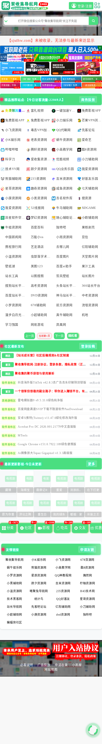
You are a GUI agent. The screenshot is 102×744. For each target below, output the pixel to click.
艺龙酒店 (37, 246)
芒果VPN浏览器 (92, 120)
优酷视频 (62, 159)
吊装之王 (93, 514)
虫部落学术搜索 (41, 256)
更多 (91, 464)
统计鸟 (38, 599)
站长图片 (88, 276)
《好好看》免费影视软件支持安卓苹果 (72, 85)
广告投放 (44, 665)
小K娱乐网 (13, 139)
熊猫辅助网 (13, 178)
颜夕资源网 (39, 169)
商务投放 (88, 100)
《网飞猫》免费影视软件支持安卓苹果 (31, 79)
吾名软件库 (64, 198)
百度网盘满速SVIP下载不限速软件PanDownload (50, 409)
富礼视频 (37, 110)
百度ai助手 (64, 266)
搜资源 (87, 198)
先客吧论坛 (38, 606)
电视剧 (10, 478)
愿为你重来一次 (8, 515)
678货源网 (87, 560)
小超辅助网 (39, 315)
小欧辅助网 (90, 217)
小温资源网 (13, 256)
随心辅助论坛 (66, 217)
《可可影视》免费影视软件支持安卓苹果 (31, 85)
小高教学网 (64, 149)
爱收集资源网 (41, 159)
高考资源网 (39, 285)
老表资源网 (39, 139)
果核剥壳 (88, 227)
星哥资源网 (13, 188)
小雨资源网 (64, 237)
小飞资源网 (13, 130)
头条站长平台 (66, 285)
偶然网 (87, 575)
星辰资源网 (38, 575)
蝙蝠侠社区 (14, 622)
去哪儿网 (62, 246)
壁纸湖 (10, 266)
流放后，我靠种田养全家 (76, 490)
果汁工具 (88, 266)
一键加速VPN (66, 110)
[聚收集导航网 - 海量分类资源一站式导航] (25, 5)
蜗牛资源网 (64, 139)
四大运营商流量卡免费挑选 (51, 79)
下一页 (59, 336)
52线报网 (37, 208)
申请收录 (61, 665)
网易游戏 (37, 324)
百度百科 (37, 227)
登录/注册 (84, 6)
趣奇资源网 (39, 188)
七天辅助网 (90, 188)
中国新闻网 (13, 237)
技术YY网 (12, 169)
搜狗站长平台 (15, 285)
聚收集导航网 (14, 560)
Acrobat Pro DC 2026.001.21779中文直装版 (47, 426)
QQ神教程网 (63, 575)
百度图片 (62, 256)
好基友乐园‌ (90, 178)
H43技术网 (87, 591)
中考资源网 (90, 295)
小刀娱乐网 (64, 120)
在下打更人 (93, 490)
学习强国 (11, 324)
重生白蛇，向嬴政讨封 (42, 515)
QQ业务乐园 (65, 169)
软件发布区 (9, 382)
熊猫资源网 (38, 567)
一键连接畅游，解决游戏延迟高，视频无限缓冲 (92, 85)
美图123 (37, 266)
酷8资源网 (89, 149)
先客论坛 (88, 130)
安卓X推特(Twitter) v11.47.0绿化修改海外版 (47, 418)
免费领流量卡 (15, 110)
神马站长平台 (66, 295)
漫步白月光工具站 (15, 315)
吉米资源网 (64, 178)
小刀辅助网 (90, 159)
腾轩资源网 (39, 149)
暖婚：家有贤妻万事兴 (76, 515)
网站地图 (50, 669)
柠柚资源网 (87, 583)
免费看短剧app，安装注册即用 (51, 85)
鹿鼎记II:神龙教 (42, 490)
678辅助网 (38, 305)
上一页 (29, 336)
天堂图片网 (90, 256)
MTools (23, 435)
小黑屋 (77, 665)
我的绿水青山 (59, 515)
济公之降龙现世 (25, 515)
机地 (85, 315)
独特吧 (61, 227)
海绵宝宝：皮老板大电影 (25, 490)
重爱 (59, 490)
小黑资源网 (39, 198)
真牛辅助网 (64, 315)
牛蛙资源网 (13, 227)
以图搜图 (37, 276)
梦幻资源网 (39, 217)
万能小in (37, 237)
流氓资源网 (90, 305)
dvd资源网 (63, 614)
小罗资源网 (13, 305)
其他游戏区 (9, 400)
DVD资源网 (39, 295)
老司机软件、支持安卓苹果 (92, 79)
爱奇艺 (87, 139)
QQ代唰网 (63, 130)
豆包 (85, 237)
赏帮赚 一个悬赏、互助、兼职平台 (10, 79)
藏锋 (8, 490)
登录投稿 (88, 346)
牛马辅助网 (64, 208)
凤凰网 (61, 324)
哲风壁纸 (62, 276)
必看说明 (26, 665)
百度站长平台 (15, 295)
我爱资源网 (90, 169)
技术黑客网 (14, 599)
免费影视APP (91, 110)
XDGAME (89, 208)
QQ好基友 (63, 599)
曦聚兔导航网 (39, 591)
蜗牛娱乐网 (14, 567)
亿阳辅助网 (90, 246)
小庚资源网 (13, 198)
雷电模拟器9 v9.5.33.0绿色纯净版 (40, 400)
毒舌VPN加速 (41, 130)
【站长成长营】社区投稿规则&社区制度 (42, 355)
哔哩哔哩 (11, 149)
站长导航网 (14, 606)
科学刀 (10, 159)
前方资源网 (64, 305)
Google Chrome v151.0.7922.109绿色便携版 (47, 444)
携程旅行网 (13, 246)
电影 (29, 478)
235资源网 (38, 178)
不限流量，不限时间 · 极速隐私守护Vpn (10, 85)
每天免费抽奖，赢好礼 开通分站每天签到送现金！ (72, 79)
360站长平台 (91, 285)
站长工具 (11, 276)
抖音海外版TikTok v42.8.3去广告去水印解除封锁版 (52, 382)
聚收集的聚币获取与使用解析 (34, 373)
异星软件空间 (15, 217)
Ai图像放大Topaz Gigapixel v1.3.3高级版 (45, 453)
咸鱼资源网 (64, 188)
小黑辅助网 (14, 583)
